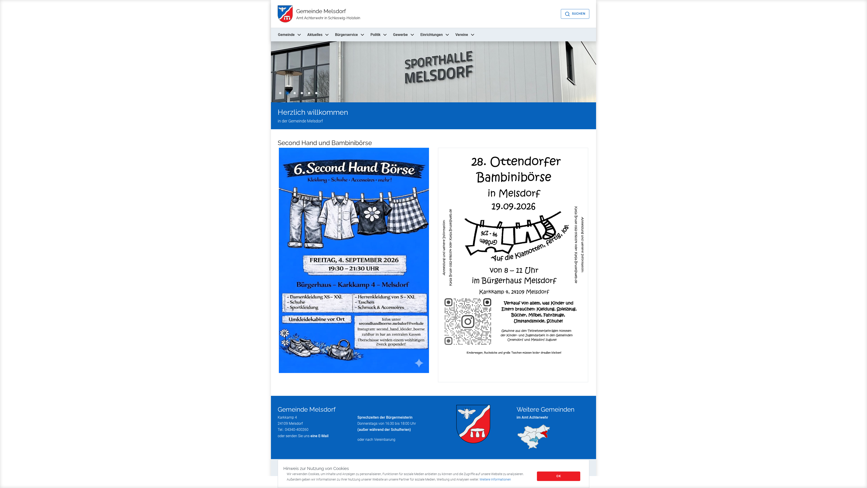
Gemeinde (286, 35)
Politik (375, 35)
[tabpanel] (433, 71)
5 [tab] (309, 93)
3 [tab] (295, 93)
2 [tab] (287, 93)
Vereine (461, 35)
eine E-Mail (319, 436)
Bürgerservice (346, 35)
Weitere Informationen (495, 479)
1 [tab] (280, 93)
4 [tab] (302, 93)
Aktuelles (314, 35)
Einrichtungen (431, 35)
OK (558, 476)
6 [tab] (316, 93)
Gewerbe (400, 35)
